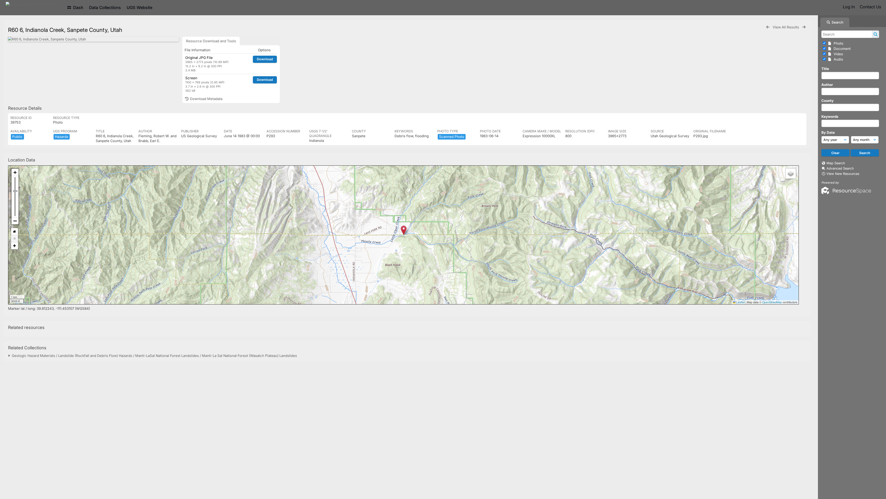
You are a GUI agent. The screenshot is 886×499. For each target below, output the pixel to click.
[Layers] (791, 173)
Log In (849, 6)
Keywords (829, 116)
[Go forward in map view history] (14, 238)
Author (827, 84)
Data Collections (105, 7)
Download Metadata (205, 99)
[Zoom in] (15, 172)
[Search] (875, 34)
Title (825, 69)
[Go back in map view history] (14, 245)
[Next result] (803, 27)
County (827, 100)
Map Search (835, 163)
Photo (837, 43)
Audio (837, 59)
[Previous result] (767, 27)
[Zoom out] (15, 220)
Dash (77, 7)
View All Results (786, 27)
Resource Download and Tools (211, 41)
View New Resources (842, 174)
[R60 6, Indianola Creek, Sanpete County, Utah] (93, 39)
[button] (404, 230)
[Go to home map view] (14, 231)
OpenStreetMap (772, 302)
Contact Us (870, 6)
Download (265, 59)
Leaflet (740, 302)
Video (837, 54)
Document (841, 48)
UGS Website (139, 7)
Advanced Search (840, 168)
